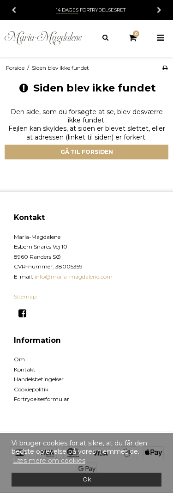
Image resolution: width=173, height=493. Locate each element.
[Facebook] (25, 313)
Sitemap (25, 296)
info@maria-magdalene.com (74, 276)
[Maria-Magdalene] (43, 38)
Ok (87, 479)
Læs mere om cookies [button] (49, 460)
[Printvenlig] (164, 67)
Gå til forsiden (86, 151)
